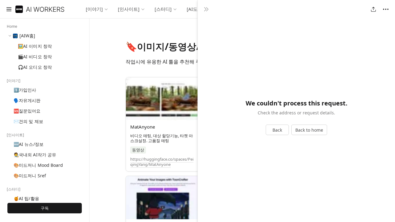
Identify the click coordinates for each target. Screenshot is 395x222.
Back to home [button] (309, 130)
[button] (9, 9)
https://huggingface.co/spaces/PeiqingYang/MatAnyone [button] (161, 161)
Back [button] (277, 130)
